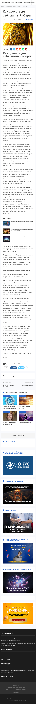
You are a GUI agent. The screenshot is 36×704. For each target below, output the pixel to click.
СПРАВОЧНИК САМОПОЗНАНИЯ (16, 687)
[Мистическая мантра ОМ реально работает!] (10, 400)
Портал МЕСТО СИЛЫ (6, 656)
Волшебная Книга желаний (18, 237)
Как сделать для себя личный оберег (14, 363)
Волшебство (30, 19)
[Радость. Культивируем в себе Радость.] (10, 416)
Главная (16, 685)
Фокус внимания (5, 659)
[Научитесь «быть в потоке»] (26, 400)
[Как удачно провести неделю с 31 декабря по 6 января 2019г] (6, 231)
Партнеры (16, 692)
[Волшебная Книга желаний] (6, 239)
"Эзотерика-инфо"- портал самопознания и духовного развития (17, 2)
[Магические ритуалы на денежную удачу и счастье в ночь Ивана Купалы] (6, 223)
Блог (7, 690)
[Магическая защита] (26, 416)
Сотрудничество (20, 690)
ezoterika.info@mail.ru (10, 645)
